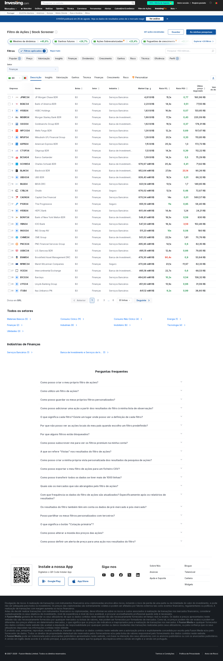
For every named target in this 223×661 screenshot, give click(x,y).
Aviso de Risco (211, 654)
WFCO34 (25, 131)
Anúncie (154, 572)
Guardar (176, 32)
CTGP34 (24, 151)
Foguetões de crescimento (161, 41)
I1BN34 (24, 224)
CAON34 (24, 197)
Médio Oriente (61, 13)
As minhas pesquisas (201, 32)
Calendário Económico (124, 9)
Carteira (189, 578)
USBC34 (24, 251)
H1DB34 (24, 211)
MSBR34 (24, 117)
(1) (172, 319)
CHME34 (24, 237)
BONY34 (24, 217)
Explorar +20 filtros (202, 41)
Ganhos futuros (66, 41)
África (87, 13)
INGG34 (24, 231)
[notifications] (210, 2)
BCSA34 (24, 157)
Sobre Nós (155, 565)
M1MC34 (25, 264)
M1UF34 (24, 137)
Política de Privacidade (189, 654)
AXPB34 (24, 144)
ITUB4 (23, 291)
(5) (17, 319)
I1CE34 (23, 271)
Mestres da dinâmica (24, 41)
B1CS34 (24, 277)
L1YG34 (24, 284)
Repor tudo (55, 51)
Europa (50, 13)
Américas (40, 13)
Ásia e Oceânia (76, 13)
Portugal (10, 13)
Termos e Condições (164, 654)
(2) (13, 325)
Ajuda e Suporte (158, 578)
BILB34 (24, 184)
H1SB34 (24, 111)
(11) (71, 319)
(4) (126, 319)
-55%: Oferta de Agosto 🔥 (160, 3)
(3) (13, 331)
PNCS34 (24, 244)
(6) (67, 325)
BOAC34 (24, 104)
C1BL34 (24, 191)
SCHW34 (25, 164)
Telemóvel (190, 572)
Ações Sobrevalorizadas (110, 41)
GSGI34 (24, 124)
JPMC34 (24, 97)
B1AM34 (24, 257)
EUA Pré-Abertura (26, 13)
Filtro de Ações (144, 9)
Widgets (189, 584)
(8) (121, 325)
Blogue (188, 565)
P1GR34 (24, 204)
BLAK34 (24, 171)
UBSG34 (24, 177)
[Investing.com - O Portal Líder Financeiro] (17, 3)
